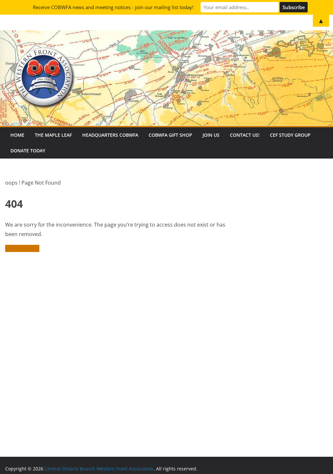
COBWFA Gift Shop (170, 135)
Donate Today (27, 150)
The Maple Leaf (53, 135)
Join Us (211, 135)
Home (17, 135)
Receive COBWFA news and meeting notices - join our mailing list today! (113, 7)
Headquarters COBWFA (110, 135)
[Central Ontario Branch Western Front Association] (166, 34)
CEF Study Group (290, 135)
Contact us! (245, 135)
